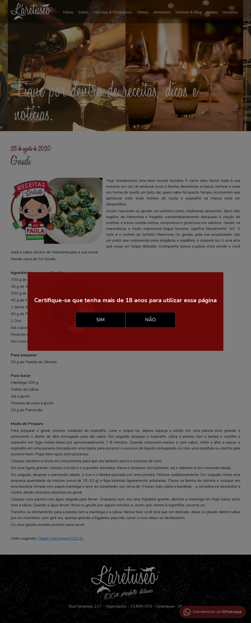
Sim (100, 320)
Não (150, 320)
